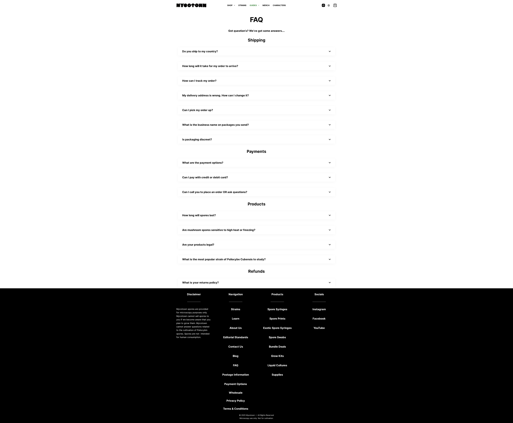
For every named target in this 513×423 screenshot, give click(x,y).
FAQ (235, 365)
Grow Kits (277, 356)
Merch (266, 5)
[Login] (329, 5)
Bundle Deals (277, 346)
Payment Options (235, 384)
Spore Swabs (277, 337)
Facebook (319, 318)
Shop (229, 5)
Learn (235, 318)
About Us (236, 328)
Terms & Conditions (235, 408)
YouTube (319, 328)
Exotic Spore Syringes (277, 328)
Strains (242, 5)
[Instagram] (323, 5)
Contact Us (235, 346)
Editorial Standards (235, 337)
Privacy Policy (235, 400)
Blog (235, 356)
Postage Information (235, 374)
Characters (279, 5)
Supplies (277, 374)
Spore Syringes (277, 309)
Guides (253, 5)
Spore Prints (277, 318)
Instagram (319, 309)
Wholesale (235, 392)
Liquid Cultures (277, 365)
